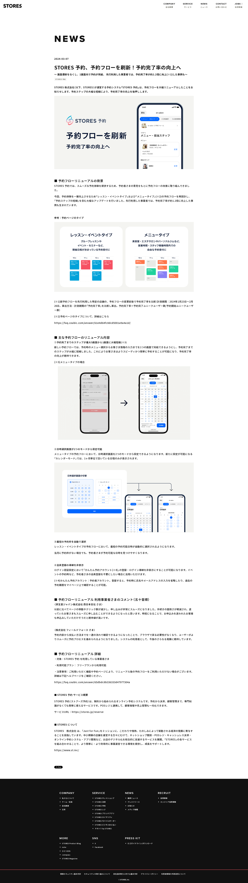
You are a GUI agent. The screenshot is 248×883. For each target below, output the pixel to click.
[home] (12, 6)
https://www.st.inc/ (66, 750)
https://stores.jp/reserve (88, 712)
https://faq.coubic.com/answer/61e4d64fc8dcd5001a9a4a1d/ (92, 322)
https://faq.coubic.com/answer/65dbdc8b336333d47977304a (92, 682)
